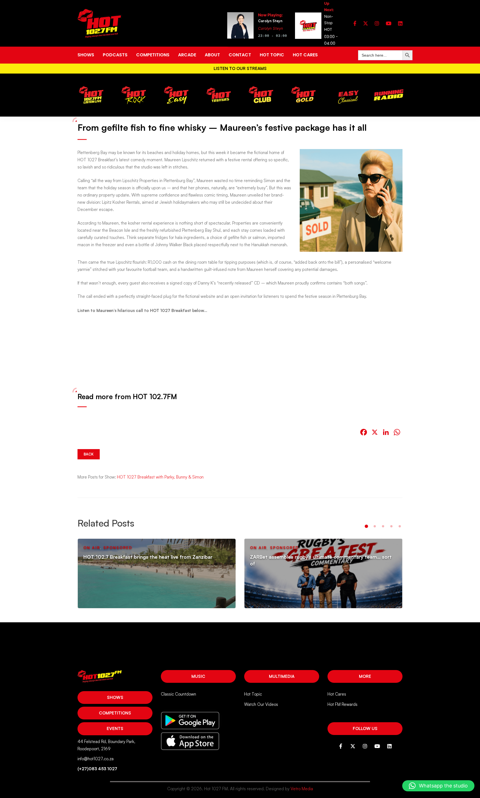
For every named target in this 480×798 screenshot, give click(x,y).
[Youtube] (388, 23)
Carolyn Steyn (270, 28)
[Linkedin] (400, 23)
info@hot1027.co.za (96, 758)
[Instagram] (377, 23)
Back (89, 454)
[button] (366, 526)
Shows (115, 697)
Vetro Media (302, 788)
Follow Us (365, 728)
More (365, 676)
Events (115, 728)
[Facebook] (355, 23)
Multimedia (281, 676)
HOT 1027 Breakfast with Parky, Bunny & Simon (160, 477)
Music (198, 676)
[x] (365, 23)
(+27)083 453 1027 (97, 768)
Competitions (115, 713)
